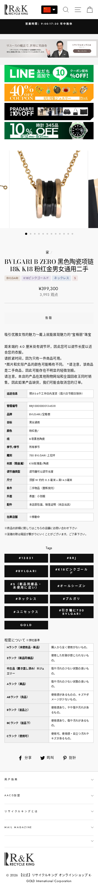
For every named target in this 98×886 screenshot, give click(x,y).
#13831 (26, 558)
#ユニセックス (26, 612)
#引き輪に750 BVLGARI (71, 612)
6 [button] (48, 234)
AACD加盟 (12, 795)
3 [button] (35, 234)
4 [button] (39, 234)
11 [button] (68, 234)
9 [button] (60, 234)
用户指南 (11, 779)
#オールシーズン (71, 586)
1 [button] (26, 234)
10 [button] (64, 234)
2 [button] (31, 234)
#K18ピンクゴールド (71, 571)
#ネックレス (26, 599)
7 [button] (52, 234)
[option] (49, 24)
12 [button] (73, 234)
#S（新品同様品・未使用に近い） (26, 586)
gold (26, 625)
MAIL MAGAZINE (18, 827)
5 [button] (43, 234)
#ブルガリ (72, 599)
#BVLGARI (26, 571)
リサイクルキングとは (21, 811)
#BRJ (72, 558)
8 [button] (56, 234)
